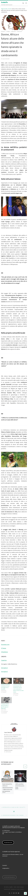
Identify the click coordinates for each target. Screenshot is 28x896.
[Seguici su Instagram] (11, 893)
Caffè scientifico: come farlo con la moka (19, 785)
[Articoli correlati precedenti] (21, 766)
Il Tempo (3, 648)
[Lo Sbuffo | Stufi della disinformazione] (4, 2)
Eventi (9, 8)
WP (9, 889)
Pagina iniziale (4, 8)
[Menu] (26, 3)
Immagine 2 (4, 668)
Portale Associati (8, 842)
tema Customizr (20, 889)
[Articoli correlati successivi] (25, 766)
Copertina (4, 660)
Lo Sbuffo (10, 887)
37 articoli (7, 751)
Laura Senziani (6, 58)
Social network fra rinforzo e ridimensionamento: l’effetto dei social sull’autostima (7, 787)
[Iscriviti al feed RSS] (9, 893)
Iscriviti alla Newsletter (9, 877)
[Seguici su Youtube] (18, 893)
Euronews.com (5, 644)
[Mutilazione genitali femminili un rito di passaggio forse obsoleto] (6, 681)
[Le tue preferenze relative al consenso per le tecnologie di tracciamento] (25, 893)
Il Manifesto (4, 652)
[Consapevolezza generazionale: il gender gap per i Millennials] (6, 700)
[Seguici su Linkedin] (16, 893)
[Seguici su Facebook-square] (13, 893)
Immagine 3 (4, 671)
